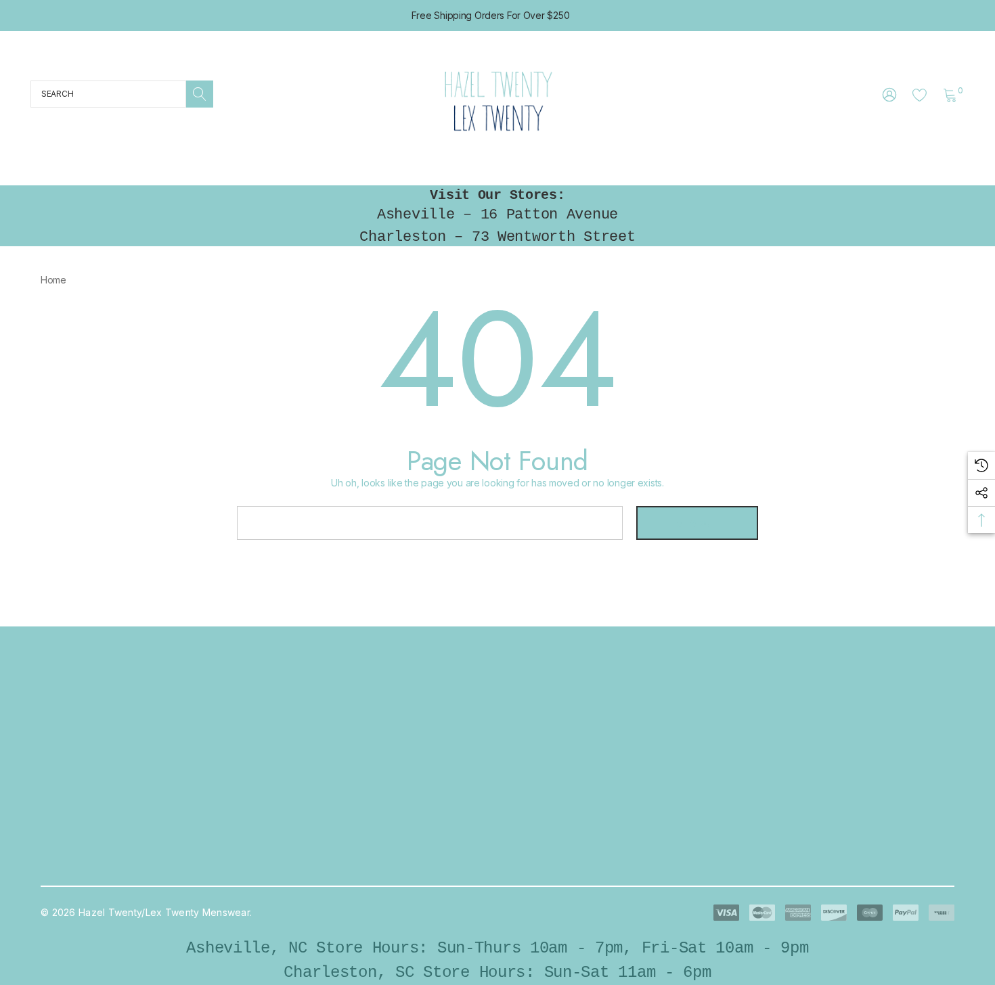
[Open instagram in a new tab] (753, 750)
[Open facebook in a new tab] (718, 750)
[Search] (199, 94)
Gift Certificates (297, 867)
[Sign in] (888, 94)
